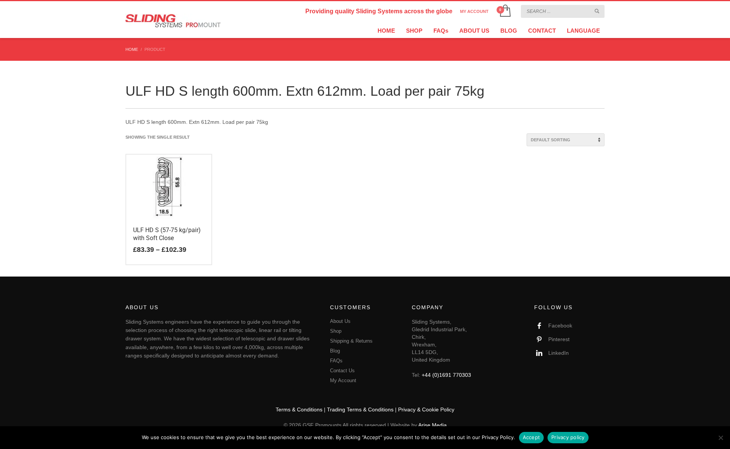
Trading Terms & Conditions (360, 409)
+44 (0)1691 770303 (446, 375)
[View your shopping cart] (504, 11)
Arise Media (432, 425)
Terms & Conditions (299, 409)
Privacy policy (568, 437)
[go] (597, 11)
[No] (720, 437)
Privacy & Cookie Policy (426, 409)
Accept (531, 437)
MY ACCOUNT (474, 11)
